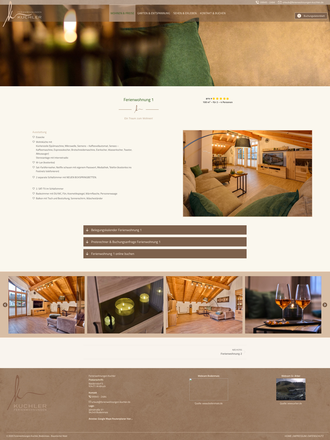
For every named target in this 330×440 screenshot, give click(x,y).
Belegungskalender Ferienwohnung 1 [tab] (116, 229)
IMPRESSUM (299, 436)
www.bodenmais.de (212, 403)
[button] (5, 304)
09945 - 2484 (267, 2)
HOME (288, 436)
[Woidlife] (46, 305)
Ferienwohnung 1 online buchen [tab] (112, 253)
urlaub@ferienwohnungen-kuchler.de (303, 2)
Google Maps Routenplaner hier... (115, 419)
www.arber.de (294, 403)
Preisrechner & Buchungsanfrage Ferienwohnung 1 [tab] (125, 241)
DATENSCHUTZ (316, 436)
